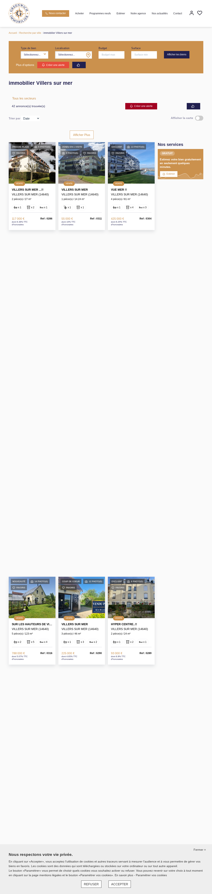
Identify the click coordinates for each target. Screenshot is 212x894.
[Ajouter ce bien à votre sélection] (13, 154)
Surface (136, 48)
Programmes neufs (100, 13)
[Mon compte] (191, 13)
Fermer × (200, 849)
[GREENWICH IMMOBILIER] (19, 13)
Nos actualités (160, 13)
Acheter (79, 13)
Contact (177, 13)
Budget (103, 48)
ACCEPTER (119, 884)
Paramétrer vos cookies (151, 875)
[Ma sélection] (199, 13)
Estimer (121, 13)
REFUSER (91, 884)
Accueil (13, 32)
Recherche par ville (30, 32)
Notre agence (138, 13)
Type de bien (28, 48)
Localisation (62, 48)
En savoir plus (124, 875)
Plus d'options (25, 65)
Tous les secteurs (24, 98)
